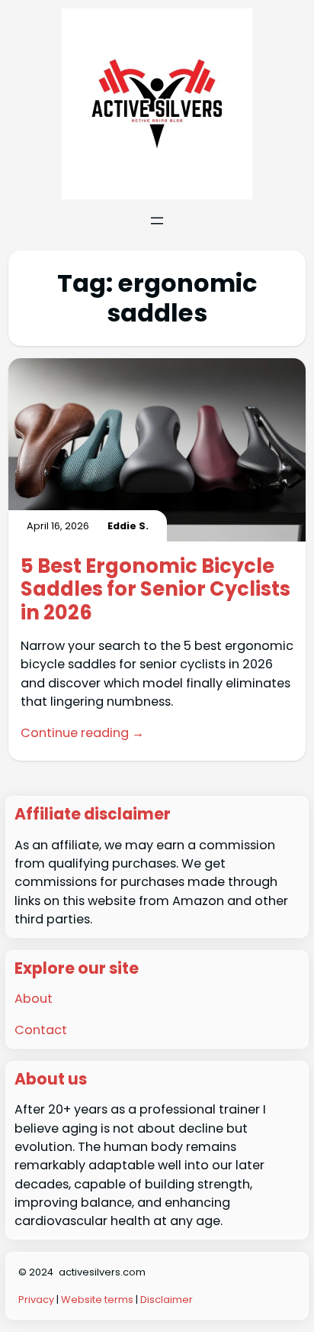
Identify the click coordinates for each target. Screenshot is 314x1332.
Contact (40, 1030)
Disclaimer (166, 1299)
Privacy (37, 1299)
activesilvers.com (102, 1272)
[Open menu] (157, 221)
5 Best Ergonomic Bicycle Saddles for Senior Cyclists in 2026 (155, 589)
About (33, 998)
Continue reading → (82, 733)
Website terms (97, 1299)
